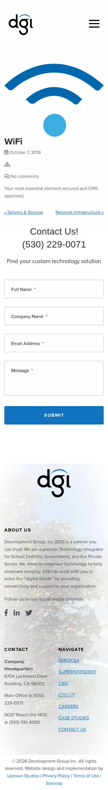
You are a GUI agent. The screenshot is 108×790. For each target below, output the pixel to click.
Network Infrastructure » (80, 212)
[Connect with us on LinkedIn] (17, 613)
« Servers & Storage (23, 212)
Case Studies (73, 718)
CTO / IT (66, 695)
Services (68, 660)
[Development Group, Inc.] (21, 24)
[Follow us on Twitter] (28, 613)
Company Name (29, 316)
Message (22, 371)
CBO (63, 683)
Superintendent (77, 672)
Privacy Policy (56, 776)
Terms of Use (86, 776)
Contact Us (72, 729)
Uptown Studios (23, 776)
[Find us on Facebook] (6, 613)
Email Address (27, 344)
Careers (68, 706)
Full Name (23, 289)
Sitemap (54, 783)
